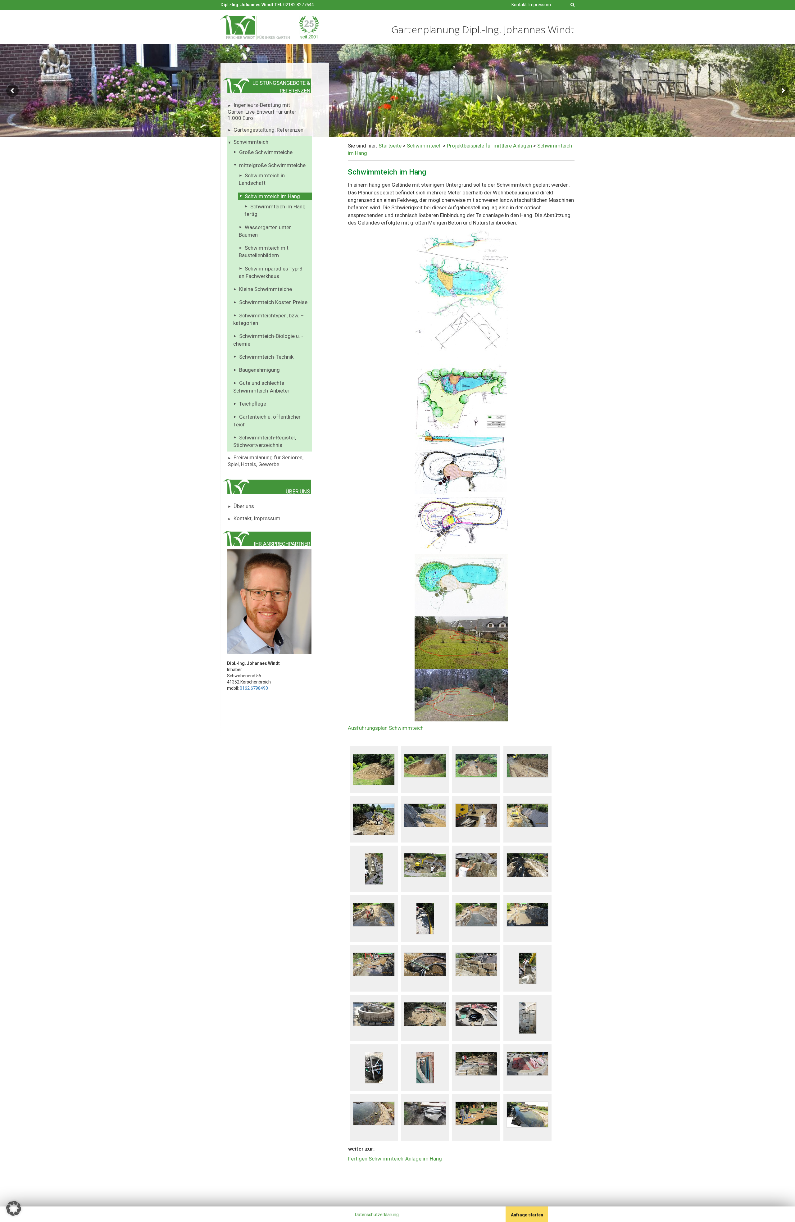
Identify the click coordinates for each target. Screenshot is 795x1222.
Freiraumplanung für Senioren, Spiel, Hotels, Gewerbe (265, 460)
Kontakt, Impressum (531, 4)
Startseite (390, 146)
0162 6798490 (254, 688)
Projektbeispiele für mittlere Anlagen (489, 146)
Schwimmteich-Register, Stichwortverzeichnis (264, 441)
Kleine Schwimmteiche (265, 289)
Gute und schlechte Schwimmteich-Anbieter (261, 386)
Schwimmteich (251, 142)
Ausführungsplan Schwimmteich (386, 728)
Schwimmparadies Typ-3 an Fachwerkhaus (270, 272)
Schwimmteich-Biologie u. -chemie (268, 340)
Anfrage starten (527, 1214)
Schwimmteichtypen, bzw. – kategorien (268, 319)
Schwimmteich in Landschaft (262, 179)
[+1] (236, 1215)
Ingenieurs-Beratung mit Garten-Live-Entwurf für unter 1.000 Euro (262, 111)
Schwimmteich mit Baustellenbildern (263, 251)
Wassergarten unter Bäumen (265, 231)
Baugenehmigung (259, 370)
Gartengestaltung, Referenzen (268, 130)
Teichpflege (252, 404)
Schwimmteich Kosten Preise (273, 302)
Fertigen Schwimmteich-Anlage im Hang (395, 1159)
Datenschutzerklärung (377, 1214)
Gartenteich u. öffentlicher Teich (267, 420)
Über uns (244, 506)
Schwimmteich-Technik (266, 357)
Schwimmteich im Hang (272, 196)
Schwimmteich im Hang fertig (275, 210)
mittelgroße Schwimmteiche (272, 165)
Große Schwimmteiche (266, 152)
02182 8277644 (298, 4)
